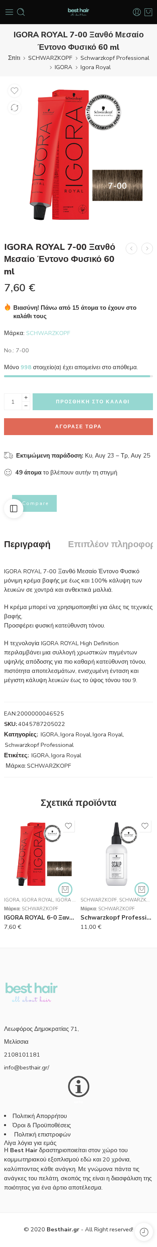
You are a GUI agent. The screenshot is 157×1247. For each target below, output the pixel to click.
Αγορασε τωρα (78, 426)
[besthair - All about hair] (78, 12)
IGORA (63, 67)
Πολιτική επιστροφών (43, 1134)
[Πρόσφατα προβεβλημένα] (144, 1232)
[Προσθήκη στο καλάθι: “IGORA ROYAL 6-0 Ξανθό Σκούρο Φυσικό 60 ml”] (65, 889)
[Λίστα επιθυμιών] (14, 90)
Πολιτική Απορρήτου (39, 1116)
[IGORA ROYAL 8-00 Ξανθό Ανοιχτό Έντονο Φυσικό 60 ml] (147, 248)
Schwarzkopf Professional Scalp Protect (117, 918)
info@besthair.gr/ (26, 1067)
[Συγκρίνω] (14, 107)
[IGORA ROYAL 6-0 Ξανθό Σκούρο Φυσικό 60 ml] (40, 854)
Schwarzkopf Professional (115, 58)
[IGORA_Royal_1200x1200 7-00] (78, 154)
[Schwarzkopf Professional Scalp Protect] (117, 854)
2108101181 (22, 1055)
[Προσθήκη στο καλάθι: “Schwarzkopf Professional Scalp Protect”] (141, 889)
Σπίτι (14, 58)
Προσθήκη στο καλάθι (93, 402)
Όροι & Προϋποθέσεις (41, 1125)
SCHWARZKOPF (50, 58)
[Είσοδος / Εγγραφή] (137, 12)
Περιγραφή (27, 544)
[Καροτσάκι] (148, 12)
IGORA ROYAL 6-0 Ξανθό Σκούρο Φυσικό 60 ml (40, 918)
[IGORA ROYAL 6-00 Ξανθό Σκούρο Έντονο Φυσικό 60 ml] (131, 248)
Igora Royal (96, 67)
